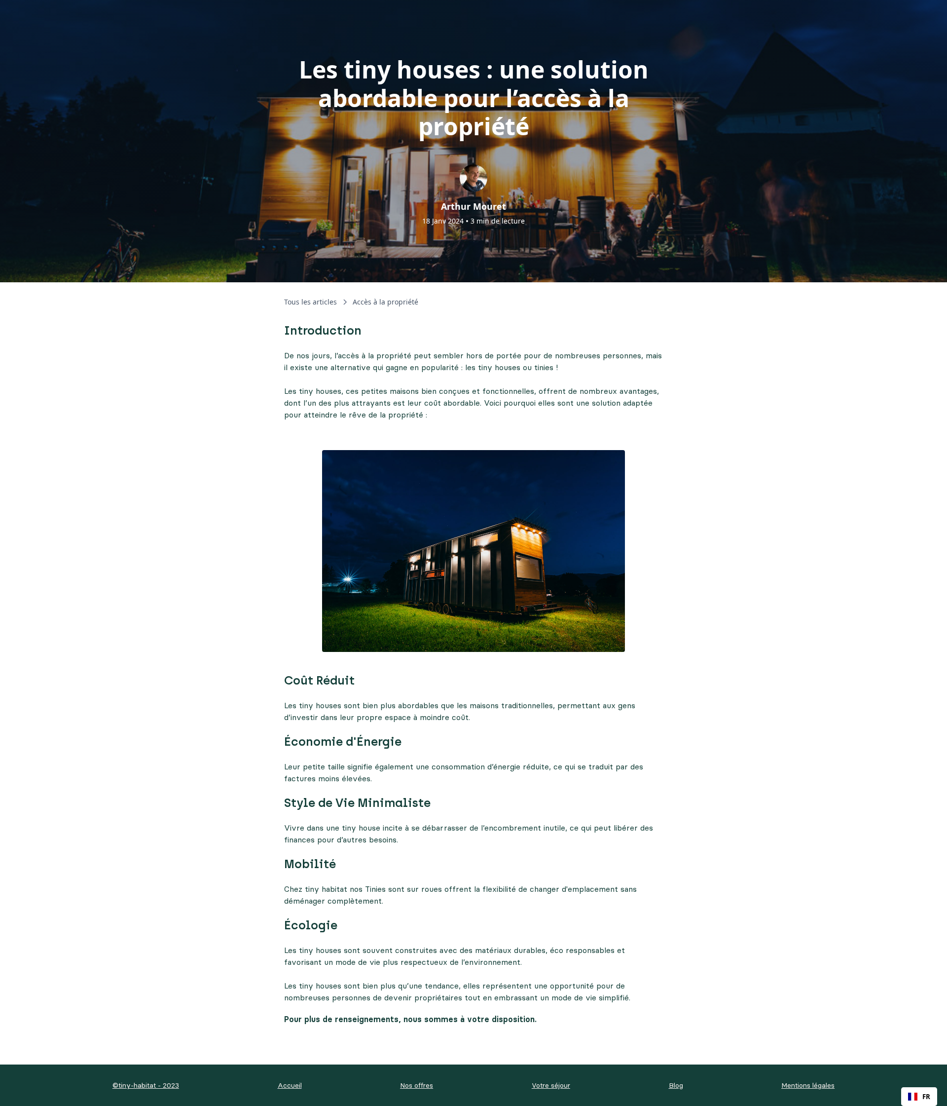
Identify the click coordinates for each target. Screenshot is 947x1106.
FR (926, 1096)
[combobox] (919, 1096)
